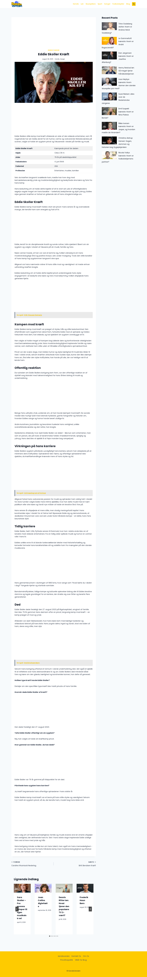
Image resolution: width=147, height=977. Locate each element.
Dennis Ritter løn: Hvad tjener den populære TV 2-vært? (64, 906)
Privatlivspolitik (66, 960)
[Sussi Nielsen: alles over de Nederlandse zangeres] (109, 96)
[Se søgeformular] (134, 4)
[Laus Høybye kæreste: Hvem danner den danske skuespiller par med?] (109, 82)
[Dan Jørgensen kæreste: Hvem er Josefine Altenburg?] (109, 55)
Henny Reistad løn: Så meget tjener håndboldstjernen (126, 71)
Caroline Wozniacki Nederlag (23, 864)
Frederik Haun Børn (84, 900)
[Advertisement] (71, 31)
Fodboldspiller (118, 4)
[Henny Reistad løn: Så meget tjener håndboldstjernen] (109, 70)
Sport (100, 4)
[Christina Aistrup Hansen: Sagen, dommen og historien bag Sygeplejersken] (109, 140)
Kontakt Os (76, 956)
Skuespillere (91, 4)
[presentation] (22, 888)
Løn (82, 4)
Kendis (76, 4)
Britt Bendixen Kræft (87, 864)
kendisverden (64, 956)
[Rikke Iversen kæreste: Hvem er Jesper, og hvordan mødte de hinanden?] (109, 126)
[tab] (49, 936)
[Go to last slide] (17, 909)
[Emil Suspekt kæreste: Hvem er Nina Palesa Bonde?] (109, 111)
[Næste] (90, 909)
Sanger (107, 4)
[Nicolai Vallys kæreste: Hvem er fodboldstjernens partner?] (109, 155)
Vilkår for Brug (81, 960)
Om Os (86, 956)
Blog (128, 4)
